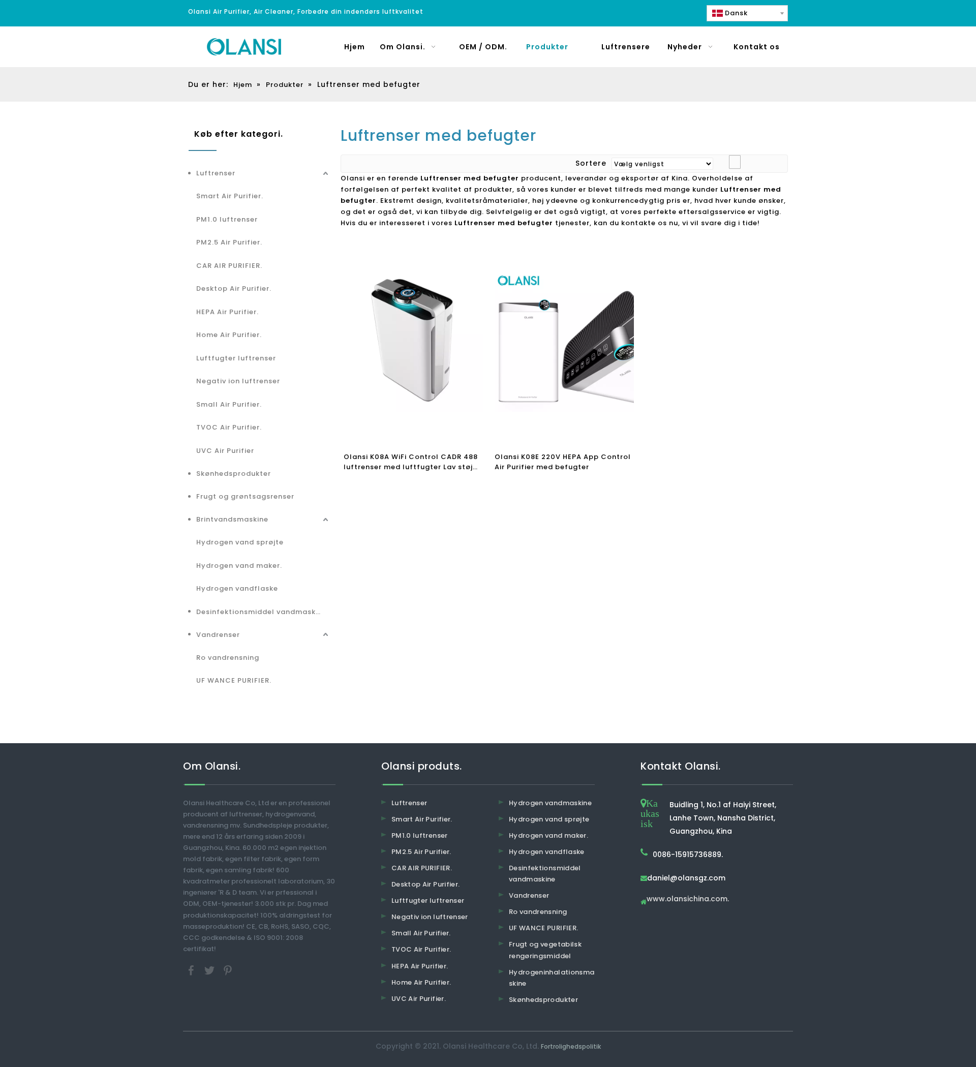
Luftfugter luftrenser (236, 358)
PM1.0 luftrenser (227, 219)
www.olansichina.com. (688, 899)
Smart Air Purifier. (229, 196)
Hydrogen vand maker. (239, 565)
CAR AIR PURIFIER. (229, 265)
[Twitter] (210, 969)
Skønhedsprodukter (233, 473)
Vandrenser (218, 634)
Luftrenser (215, 173)
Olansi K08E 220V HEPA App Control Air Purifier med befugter (563, 462)
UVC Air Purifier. (418, 998)
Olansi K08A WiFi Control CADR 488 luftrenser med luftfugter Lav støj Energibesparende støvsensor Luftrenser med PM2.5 (411, 462)
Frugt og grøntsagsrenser (245, 496)
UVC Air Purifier (225, 450)
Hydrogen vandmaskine (550, 803)
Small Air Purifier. (229, 404)
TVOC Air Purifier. (229, 427)
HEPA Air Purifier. (227, 312)
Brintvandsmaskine (232, 519)
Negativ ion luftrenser (238, 381)
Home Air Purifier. (229, 335)
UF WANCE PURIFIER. (233, 680)
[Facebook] (192, 969)
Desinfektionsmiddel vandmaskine (261, 612)
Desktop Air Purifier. (233, 288)
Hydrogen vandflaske (237, 588)
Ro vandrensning (227, 657)
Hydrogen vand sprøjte (240, 542)
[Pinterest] (228, 969)
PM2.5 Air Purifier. (229, 242)
